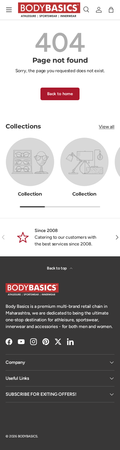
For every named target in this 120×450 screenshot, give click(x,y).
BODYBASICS (27, 436)
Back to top (57, 268)
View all (106, 126)
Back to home (60, 93)
